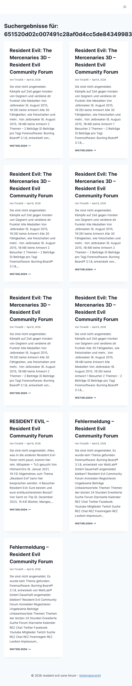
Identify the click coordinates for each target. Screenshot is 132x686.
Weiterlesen (20, 145)
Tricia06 (18, 79)
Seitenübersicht (90, 675)
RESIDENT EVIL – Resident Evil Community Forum (31, 428)
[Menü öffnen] (125, 6)
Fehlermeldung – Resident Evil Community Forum (96, 428)
